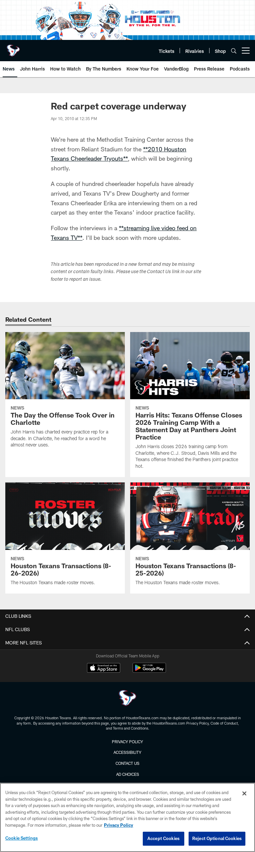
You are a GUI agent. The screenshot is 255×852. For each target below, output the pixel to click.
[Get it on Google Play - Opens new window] (149, 671)
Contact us (127, 763)
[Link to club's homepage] (13, 48)
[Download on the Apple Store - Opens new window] (103, 668)
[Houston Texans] (127, 698)
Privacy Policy (127, 741)
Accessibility (127, 752)
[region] (127, 817)
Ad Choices (127, 774)
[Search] (233, 50)
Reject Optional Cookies (217, 838)
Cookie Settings (21, 838)
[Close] (244, 793)
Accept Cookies (163, 838)
